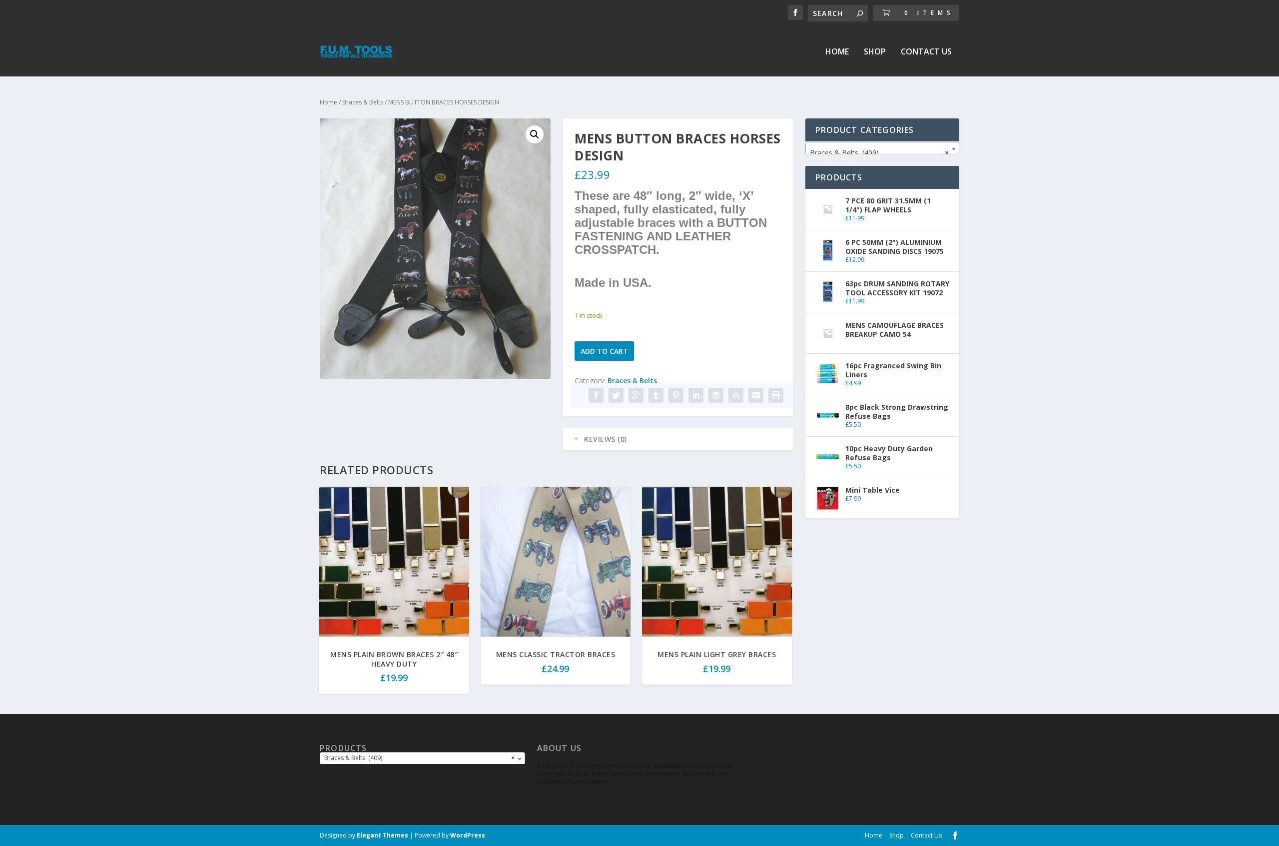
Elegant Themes (382, 835)
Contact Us (926, 52)
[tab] (678, 439)
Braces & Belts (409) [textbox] (879, 152)
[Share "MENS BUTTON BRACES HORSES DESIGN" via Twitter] (616, 395)
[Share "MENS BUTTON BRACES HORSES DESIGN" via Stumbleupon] (735, 395)
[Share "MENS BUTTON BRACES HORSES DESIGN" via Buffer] (715, 395)
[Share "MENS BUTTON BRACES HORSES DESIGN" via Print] (775, 395)
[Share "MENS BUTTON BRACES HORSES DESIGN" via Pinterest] (675, 395)
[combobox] (882, 149)
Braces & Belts (362, 102)
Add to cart (604, 351)
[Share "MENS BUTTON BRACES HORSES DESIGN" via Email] (755, 395)
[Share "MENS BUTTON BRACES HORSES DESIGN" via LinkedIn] (695, 395)
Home (837, 52)
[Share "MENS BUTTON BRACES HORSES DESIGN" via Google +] (636, 395)
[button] (535, 134)
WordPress (467, 835)
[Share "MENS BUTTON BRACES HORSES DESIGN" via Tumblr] (655, 395)
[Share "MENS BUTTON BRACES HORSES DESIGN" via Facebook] (596, 395)
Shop (875, 52)
